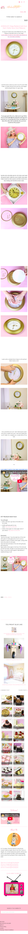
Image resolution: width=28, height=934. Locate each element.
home (5, 597)
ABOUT (2, 925)
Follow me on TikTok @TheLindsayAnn (9, 866)
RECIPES (2, 921)
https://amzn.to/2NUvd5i (11, 527)
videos (10, 597)
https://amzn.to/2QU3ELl (14, 530)
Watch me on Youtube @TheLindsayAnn (10, 862)
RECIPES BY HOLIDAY (5, 923)
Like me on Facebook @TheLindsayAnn (9, 867)
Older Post (22, 690)
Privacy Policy (3, 926)
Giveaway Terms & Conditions (7, 930)
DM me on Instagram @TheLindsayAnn (9, 864)
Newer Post (6, 690)
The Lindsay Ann (10, 932)
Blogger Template (21, 932)
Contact (2, 928)
